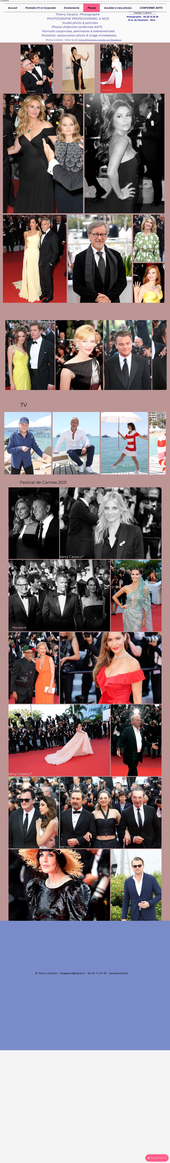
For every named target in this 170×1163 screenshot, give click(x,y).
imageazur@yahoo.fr (72, 973)
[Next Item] (162, 355)
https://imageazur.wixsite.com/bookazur (100, 40)
